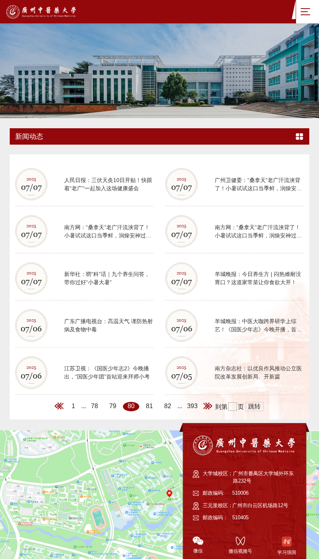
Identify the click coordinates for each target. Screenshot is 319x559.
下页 (209, 458)
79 (112, 458)
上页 (60, 458)
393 (192, 458)
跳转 (254, 458)
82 (167, 458)
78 (94, 458)
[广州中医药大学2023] (49, 11)
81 (149, 458)
